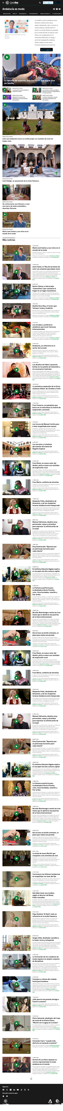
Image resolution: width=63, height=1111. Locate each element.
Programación (33, 13)
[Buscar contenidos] (40, 3)
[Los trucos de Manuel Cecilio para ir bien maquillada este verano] (16, 429)
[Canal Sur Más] (48, 2)
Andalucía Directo (45, 13)
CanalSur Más (6, 13)
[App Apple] (3, 1096)
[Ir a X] (7, 1090)
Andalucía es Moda (38, 645)
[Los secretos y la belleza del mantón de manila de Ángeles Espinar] (16, 449)
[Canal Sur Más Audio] (57, 2)
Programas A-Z (23, 13)
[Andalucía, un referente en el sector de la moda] (16, 351)
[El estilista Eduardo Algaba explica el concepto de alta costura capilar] (16, 574)
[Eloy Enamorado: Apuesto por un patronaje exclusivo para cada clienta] (16, 552)
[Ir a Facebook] (54, 9)
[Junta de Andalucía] (50, 1102)
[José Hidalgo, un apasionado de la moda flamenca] (31, 161)
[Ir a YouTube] (60, 9)
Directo (15, 13)
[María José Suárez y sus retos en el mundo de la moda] (16, 220)
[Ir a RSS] (29, 1090)
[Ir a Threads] (25, 1090)
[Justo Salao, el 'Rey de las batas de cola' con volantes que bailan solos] (16, 272)
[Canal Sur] (11, 3)
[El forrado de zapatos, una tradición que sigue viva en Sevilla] (31, 70)
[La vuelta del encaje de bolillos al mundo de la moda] (6, 90)
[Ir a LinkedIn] (14, 1090)
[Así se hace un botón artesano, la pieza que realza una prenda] (16, 638)
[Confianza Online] (57, 1102)
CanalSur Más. (43, 646)
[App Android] (7, 1096)
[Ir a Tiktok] (22, 1090)
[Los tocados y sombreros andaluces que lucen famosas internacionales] (16, 330)
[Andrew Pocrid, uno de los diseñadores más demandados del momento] (6, 97)
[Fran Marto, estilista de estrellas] (16, 487)
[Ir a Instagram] (57, 9)
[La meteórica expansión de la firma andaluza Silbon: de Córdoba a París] (16, 391)
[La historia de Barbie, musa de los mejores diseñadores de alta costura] (36, 97)
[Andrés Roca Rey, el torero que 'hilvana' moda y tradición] (16, 311)
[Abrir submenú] (37, 13)
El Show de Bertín (57, 13)
